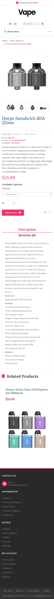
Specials (7, 542)
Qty (3, 203)
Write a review (30, 134)
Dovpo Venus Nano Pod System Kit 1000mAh (27, 391)
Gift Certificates (10, 533)
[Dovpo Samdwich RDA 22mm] (10, 107)
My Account (8, 560)
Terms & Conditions (12, 511)
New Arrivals (16, 41)
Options (6, 188)
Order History (10, 564)
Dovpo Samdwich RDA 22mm (17, 44)
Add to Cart (11, 212)
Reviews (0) (27, 235)
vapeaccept (29, 596)
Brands (6, 529)
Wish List (8, 568)
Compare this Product (50, 213)
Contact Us (8, 515)
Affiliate (7, 537)
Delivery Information (12, 502)
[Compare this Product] (42, 395)
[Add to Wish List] (46, 395)
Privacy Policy (9, 506)
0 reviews (17, 134)
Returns (7, 577)
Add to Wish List (45, 213)
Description (27, 229)
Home (4, 41)
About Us (7, 498)
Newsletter (8, 572)
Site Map (7, 546)
